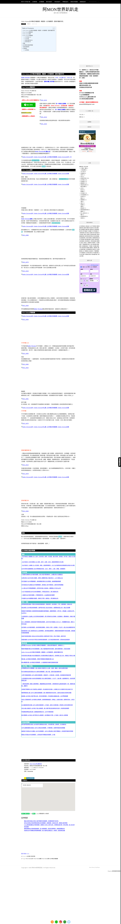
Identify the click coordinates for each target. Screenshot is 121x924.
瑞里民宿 (92, 229)
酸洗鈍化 (91, 251)
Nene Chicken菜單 (46, 858)
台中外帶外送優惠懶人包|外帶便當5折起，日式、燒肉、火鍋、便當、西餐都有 (43, 568)
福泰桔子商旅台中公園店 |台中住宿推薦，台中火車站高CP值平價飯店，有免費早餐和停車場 (47, 731)
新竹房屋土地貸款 (89, 232)
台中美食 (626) (84, 179)
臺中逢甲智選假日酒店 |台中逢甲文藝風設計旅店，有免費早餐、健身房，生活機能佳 (43, 724)
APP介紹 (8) (83, 171)
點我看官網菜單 (56, 223)
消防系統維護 (96, 236)
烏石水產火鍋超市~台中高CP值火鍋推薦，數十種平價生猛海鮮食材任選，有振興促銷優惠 (45, 708)
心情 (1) (82, 188)
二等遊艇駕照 (85, 244)
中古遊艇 (94, 246)
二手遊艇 (90, 246)
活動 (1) (82, 201)
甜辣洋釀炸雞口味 (28, 40)
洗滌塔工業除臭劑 (95, 239)
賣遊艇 (91, 247)
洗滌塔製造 (87, 241)
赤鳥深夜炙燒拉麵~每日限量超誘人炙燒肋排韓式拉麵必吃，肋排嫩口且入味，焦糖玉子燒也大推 (48, 655)
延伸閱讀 (27, 50)
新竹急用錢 (95, 232)
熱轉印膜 (87, 229)
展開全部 (81, 166)
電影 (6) (82, 214)
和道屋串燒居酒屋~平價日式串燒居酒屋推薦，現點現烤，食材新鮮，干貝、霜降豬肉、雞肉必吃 (46, 604)
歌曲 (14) (83, 198)
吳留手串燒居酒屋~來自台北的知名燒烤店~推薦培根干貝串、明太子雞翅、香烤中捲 (43, 636)
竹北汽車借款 (94, 231)
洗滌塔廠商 (81, 241)
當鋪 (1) (82, 206)
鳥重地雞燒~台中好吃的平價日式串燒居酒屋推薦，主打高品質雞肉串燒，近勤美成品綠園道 (45, 639)
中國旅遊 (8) (83, 173)
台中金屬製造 (82, 252)
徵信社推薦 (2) (84, 186)
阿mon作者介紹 (25, 1)
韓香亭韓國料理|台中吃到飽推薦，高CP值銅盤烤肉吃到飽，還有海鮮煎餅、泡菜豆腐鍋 (45, 648)
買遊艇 (87, 247)
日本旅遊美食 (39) (84, 194)
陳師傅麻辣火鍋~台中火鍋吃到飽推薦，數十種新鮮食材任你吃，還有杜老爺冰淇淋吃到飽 (46, 692)
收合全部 (86, 166)
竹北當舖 (89, 231)
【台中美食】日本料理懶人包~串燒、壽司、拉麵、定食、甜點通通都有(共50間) (42, 562)
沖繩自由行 (65, 1)
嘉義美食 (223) (84, 183)
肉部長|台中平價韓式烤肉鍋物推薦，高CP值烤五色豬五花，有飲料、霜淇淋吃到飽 (44, 830)
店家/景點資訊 (26, 46)
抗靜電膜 (83, 229)
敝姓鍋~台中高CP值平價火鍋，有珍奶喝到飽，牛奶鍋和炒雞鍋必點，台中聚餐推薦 (44, 696)
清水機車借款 (82, 237)
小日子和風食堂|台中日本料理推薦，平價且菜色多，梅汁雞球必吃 (39, 591)
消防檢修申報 (93, 234)
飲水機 (94, 227)
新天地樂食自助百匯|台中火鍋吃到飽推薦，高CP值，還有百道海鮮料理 (41, 671)
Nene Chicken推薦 (37, 858)
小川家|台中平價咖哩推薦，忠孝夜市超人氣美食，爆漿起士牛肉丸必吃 (41, 588)
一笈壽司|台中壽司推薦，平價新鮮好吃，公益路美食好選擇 (38, 595)
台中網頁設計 (82, 226)
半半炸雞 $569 (28, 37)
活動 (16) (83, 203)
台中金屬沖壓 (95, 252)
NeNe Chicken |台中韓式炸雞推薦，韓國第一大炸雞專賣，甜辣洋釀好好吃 (39, 30)
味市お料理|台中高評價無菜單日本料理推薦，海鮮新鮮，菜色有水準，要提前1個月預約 (45, 823)
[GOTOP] (69, 922)
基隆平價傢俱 (87, 227)
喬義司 (97, 226)
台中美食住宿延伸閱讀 (28, 45)
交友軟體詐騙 (89, 249)
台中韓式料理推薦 (31, 659)
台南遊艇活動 (85, 246)
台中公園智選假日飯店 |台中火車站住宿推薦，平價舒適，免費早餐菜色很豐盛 (43, 727)
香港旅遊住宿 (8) (84, 216)
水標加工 (85, 242)
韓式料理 (33, 856)
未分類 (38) (83, 196)
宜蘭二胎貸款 (87, 234)
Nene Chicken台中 (29, 858)
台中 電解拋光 (86, 251)
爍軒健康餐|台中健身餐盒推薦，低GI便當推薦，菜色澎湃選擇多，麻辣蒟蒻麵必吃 (44, 828)
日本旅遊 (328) (84, 193)
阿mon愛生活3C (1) (85, 213)
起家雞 (43, 166)
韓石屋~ (23, 659)
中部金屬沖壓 (94, 254)
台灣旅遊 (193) (84, 181)
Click (119, 462)
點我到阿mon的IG (26, 112)
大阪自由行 (57, 1)
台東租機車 (96, 229)
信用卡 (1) (83, 174)
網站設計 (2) (83, 208)
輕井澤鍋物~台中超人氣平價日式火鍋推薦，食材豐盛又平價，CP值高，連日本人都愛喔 (44, 715)
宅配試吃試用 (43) (84, 184)
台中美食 (29, 856)
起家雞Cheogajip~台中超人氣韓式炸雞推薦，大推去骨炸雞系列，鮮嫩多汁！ (43, 645)
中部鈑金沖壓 (88, 254)
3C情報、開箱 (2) (84, 168)
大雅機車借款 (95, 237)
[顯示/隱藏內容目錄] (53, 28)
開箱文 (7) (83, 211)
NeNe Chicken (35, 160)
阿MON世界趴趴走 (60, 9)
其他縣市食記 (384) (85, 178)
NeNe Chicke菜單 (63, 179)
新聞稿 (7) (83, 191)
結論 (24, 43)
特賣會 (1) (83, 204)
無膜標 (93, 242)
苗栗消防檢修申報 (89, 236)
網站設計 (88, 226)
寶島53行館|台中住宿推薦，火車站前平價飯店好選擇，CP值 (38, 734)
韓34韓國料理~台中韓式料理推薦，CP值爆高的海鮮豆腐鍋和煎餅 (39, 662)
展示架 (80, 231)
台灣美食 (34, 1)
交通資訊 (25, 48)
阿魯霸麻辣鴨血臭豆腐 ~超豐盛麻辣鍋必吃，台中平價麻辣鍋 (37, 711)
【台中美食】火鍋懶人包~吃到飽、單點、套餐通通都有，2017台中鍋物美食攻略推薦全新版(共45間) (48, 565)
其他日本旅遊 (74, 1)
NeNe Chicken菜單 (27, 33)
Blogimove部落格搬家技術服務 (114, 871)
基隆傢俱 (81, 227)
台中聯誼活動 (82, 249)
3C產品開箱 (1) (84, 169)
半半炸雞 (27, 38)
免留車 (91, 227)
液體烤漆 (90, 242)
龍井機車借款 (88, 239)
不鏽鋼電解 (96, 251)
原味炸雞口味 (28, 41)
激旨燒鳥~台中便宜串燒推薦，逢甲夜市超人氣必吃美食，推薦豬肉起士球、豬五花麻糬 (45, 607)
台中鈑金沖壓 (89, 252)
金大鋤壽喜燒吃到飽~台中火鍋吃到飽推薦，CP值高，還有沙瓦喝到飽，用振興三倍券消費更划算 (47, 705)
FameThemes (97, 867)
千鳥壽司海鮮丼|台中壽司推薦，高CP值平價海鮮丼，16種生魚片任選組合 (42, 574)
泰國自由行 (83, 1)
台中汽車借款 (93, 226)
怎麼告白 (94, 249)
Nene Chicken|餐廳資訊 (28, 32)
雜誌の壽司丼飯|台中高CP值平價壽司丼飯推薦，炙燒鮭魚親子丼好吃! (41, 821)
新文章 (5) (83, 189)
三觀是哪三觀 (96, 247)
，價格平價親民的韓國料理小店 (45, 659)
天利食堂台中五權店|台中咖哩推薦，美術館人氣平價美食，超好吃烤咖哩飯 (42, 584)
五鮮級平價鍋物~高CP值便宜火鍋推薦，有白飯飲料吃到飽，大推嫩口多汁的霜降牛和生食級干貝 (47, 689)
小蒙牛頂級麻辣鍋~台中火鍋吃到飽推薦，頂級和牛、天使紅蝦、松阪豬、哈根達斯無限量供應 (46, 675)
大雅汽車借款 (89, 237)
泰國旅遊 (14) (83, 199)
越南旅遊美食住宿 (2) (85, 209)
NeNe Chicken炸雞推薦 (28, 35)
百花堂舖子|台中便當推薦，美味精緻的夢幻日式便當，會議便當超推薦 (41, 581)
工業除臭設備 (93, 241)
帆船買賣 (94, 244)
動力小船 (90, 244)
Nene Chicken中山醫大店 (36, 763)
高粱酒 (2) (83, 218)
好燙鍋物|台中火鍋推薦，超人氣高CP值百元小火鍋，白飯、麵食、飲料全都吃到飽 (44, 668)
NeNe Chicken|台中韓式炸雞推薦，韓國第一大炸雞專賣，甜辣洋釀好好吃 (42, 652)
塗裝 (82, 242)
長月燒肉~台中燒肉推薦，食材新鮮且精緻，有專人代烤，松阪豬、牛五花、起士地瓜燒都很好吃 (48, 627)
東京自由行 (49, 1)
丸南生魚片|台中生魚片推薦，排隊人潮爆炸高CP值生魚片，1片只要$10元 (42, 578)
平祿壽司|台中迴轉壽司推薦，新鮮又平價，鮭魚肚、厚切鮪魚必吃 (39, 598)
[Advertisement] (48, 62)
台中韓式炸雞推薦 (54, 858)
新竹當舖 (85, 231)
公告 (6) (82, 176)
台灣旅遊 (41, 1)
